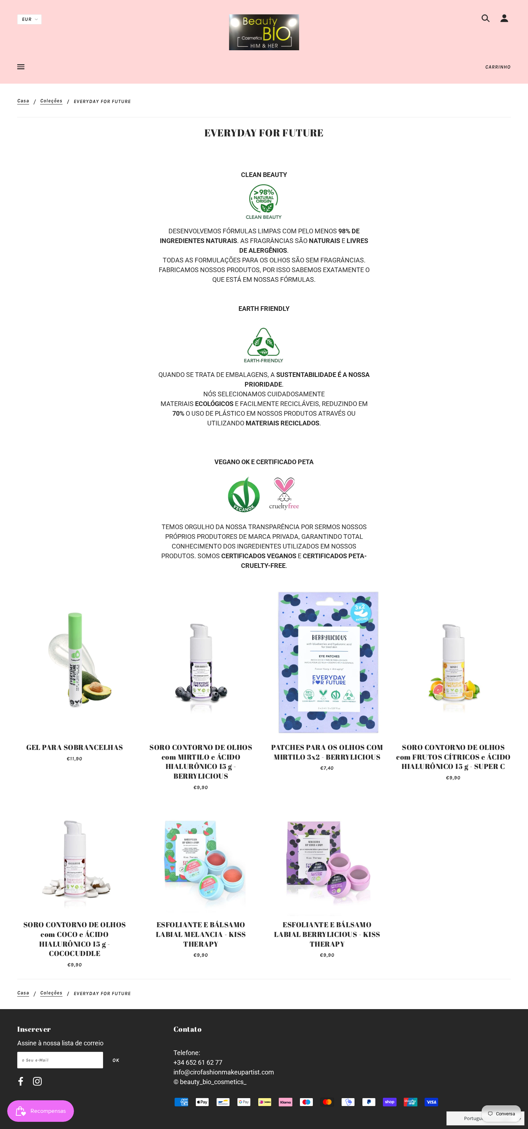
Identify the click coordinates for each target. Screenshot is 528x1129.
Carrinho (498, 67)
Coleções (51, 101)
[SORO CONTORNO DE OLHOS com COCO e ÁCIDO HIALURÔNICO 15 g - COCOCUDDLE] (74, 859)
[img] (485, 19)
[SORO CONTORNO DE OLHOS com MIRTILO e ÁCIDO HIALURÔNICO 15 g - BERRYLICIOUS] (201, 662)
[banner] (264, 32)
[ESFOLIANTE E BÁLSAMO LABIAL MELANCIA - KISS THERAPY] (201, 859)
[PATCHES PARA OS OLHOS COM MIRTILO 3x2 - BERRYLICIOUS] (327, 662)
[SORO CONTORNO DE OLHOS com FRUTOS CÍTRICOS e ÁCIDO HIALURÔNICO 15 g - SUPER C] (453, 662)
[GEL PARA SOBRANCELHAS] (74, 662)
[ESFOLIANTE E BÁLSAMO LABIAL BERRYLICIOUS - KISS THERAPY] (327, 859)
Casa (23, 101)
